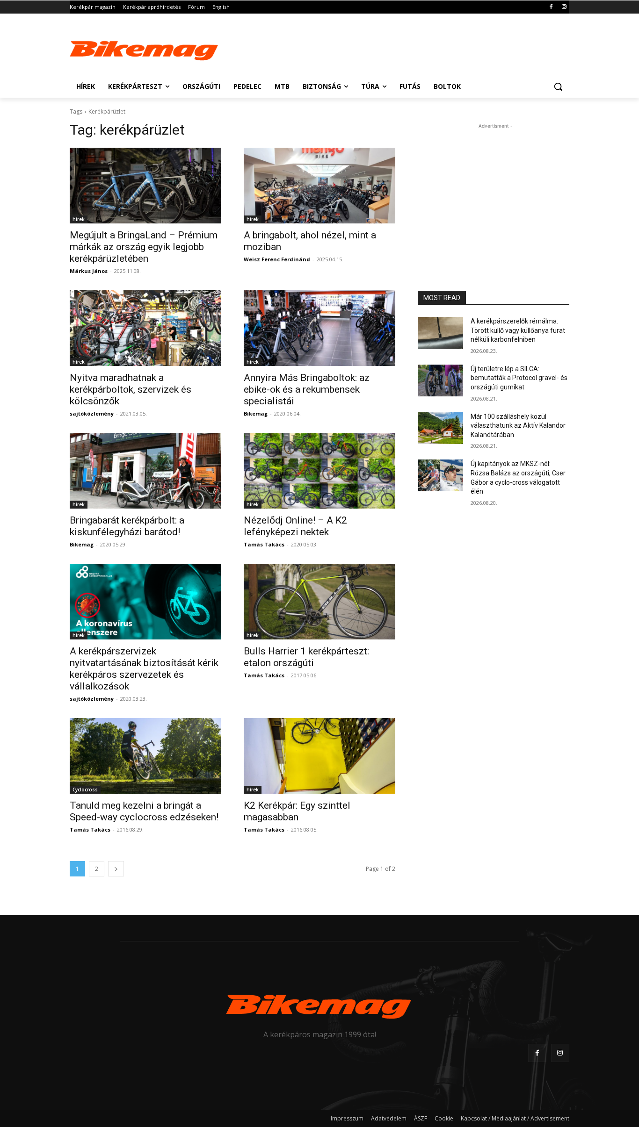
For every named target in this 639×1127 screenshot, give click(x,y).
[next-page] (116, 868)
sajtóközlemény (92, 413)
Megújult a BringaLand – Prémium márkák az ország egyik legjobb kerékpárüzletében (144, 247)
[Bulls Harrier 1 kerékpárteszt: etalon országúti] (319, 601)
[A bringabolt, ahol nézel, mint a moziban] (319, 185)
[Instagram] (564, 7)
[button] (558, 86)
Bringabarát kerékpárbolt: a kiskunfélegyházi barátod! (127, 526)
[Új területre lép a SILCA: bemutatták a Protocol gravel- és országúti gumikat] (440, 380)
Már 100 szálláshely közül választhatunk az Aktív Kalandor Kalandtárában (518, 425)
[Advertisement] (389, 48)
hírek (79, 219)
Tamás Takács (264, 544)
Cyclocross (85, 789)
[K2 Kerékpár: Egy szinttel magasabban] (319, 756)
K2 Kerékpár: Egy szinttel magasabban (297, 811)
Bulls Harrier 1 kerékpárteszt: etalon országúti (306, 657)
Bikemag (256, 413)
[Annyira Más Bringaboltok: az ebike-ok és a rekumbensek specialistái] (319, 328)
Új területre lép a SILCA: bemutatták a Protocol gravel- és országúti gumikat (519, 378)
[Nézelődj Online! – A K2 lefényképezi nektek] (319, 471)
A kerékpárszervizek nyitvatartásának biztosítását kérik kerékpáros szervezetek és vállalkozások (144, 669)
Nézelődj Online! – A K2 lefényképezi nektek (295, 526)
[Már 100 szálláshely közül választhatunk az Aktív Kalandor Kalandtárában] (440, 428)
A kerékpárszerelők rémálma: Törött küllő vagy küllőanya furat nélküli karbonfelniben (518, 330)
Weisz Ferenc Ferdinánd (277, 259)
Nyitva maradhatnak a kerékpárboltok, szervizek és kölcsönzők (130, 389)
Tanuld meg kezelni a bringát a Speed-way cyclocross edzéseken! (144, 811)
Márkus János (89, 270)
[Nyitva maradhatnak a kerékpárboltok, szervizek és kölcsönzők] (145, 328)
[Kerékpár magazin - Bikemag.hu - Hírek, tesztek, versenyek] (144, 48)
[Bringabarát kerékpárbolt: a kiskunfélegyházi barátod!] (145, 471)
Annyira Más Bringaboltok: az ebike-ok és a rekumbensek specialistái (307, 389)
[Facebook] (550, 7)
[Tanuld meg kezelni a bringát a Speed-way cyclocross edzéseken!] (145, 756)
